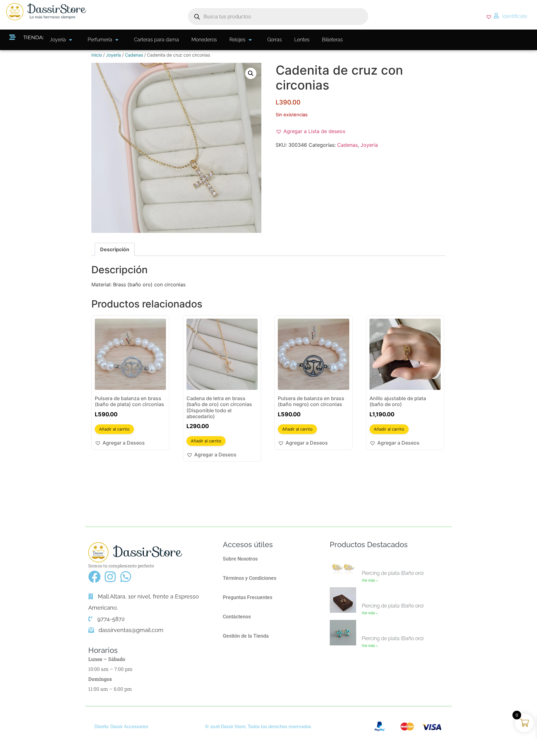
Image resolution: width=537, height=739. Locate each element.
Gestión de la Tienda (246, 636)
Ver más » (370, 580)
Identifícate (514, 16)
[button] (250, 73)
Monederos (204, 40)
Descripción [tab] (114, 249)
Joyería (58, 40)
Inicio (96, 55)
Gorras (274, 40)
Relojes (237, 40)
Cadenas (134, 55)
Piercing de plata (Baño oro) (393, 573)
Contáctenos (237, 617)
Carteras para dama (156, 40)
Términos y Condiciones (249, 578)
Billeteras (332, 40)
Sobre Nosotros (240, 559)
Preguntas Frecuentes (247, 597)
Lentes (302, 40)
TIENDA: (33, 37)
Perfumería (100, 40)
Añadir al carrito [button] (114, 429)
